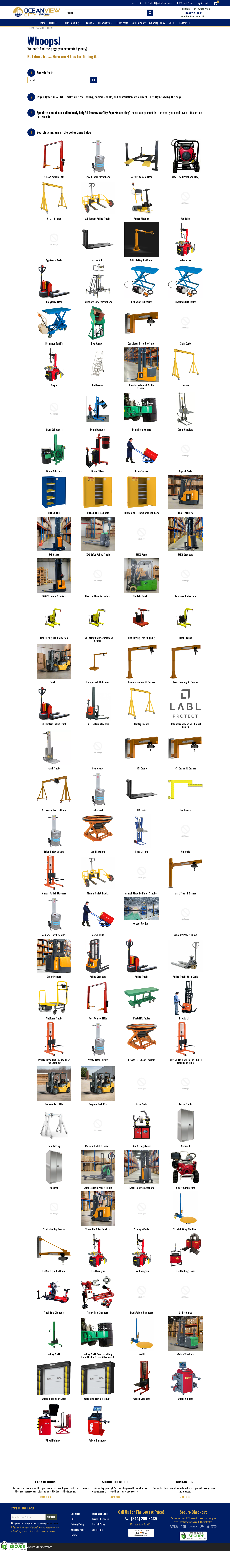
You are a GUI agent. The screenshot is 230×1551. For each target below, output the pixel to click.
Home (42, 23)
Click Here (184, 1497)
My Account (203, 3)
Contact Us (184, 23)
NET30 (172, 23)
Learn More (45, 1497)
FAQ (140, 3)
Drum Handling (71, 23)
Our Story (75, 1514)
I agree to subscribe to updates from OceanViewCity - (35, 1523)
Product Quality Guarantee (160, 3)
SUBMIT (51, 1517)
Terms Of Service (52, 1523)
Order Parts (122, 23)
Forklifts (53, 23)
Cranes (89, 23)
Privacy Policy (77, 1524)
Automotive (104, 23)
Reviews (75, 1535)
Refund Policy (98, 1524)
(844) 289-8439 (193, 13)
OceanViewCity (28, 1547)
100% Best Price (184, 3)
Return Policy (139, 23)
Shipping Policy (157, 23)
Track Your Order (100, 1514)
